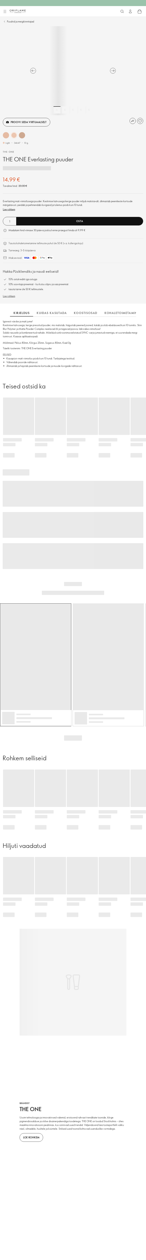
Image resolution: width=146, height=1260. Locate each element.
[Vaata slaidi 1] (57, 109)
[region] (73, 70)
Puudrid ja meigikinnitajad (20, 21)
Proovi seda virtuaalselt (29, 122)
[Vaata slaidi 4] (81, 109)
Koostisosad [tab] (85, 313)
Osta (79, 221)
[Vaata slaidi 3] (73, 109)
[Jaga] (133, 121)
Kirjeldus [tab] (22, 313)
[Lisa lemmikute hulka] (140, 121)
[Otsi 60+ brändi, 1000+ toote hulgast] (122, 11)
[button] (6, 135)
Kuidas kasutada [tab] (52, 313)
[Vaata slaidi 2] (65, 109)
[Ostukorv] (139, 11)
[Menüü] (5, 11)
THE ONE (8, 151)
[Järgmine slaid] (113, 71)
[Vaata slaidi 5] (89, 109)
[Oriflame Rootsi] (18, 11)
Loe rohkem (9, 209)
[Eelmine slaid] (33, 71)
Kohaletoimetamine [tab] (122, 313)
